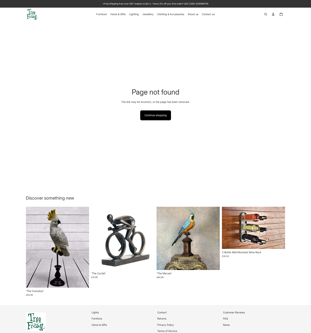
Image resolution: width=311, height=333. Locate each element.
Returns (161, 318)
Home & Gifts (99, 324)
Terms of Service (167, 330)
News (226, 324)
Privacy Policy (165, 324)
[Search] (266, 14)
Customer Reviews (234, 312)
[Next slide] (149, 238)
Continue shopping (156, 115)
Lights (95, 312)
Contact (162, 312)
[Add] (83, 282)
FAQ (225, 318)
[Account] (273, 14)
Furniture (97, 318)
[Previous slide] (96, 238)
